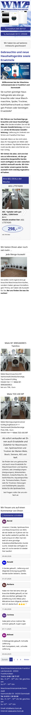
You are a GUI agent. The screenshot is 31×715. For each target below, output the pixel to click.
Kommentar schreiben (13, 515)
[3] (17, 237)
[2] (14, 237)
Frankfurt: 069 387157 (16, 28)
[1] (11, 237)
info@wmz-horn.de (14, 708)
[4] (19, 237)
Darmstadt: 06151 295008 (16, 34)
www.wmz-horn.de (16, 711)
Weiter (26, 659)
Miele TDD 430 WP (20, 432)
